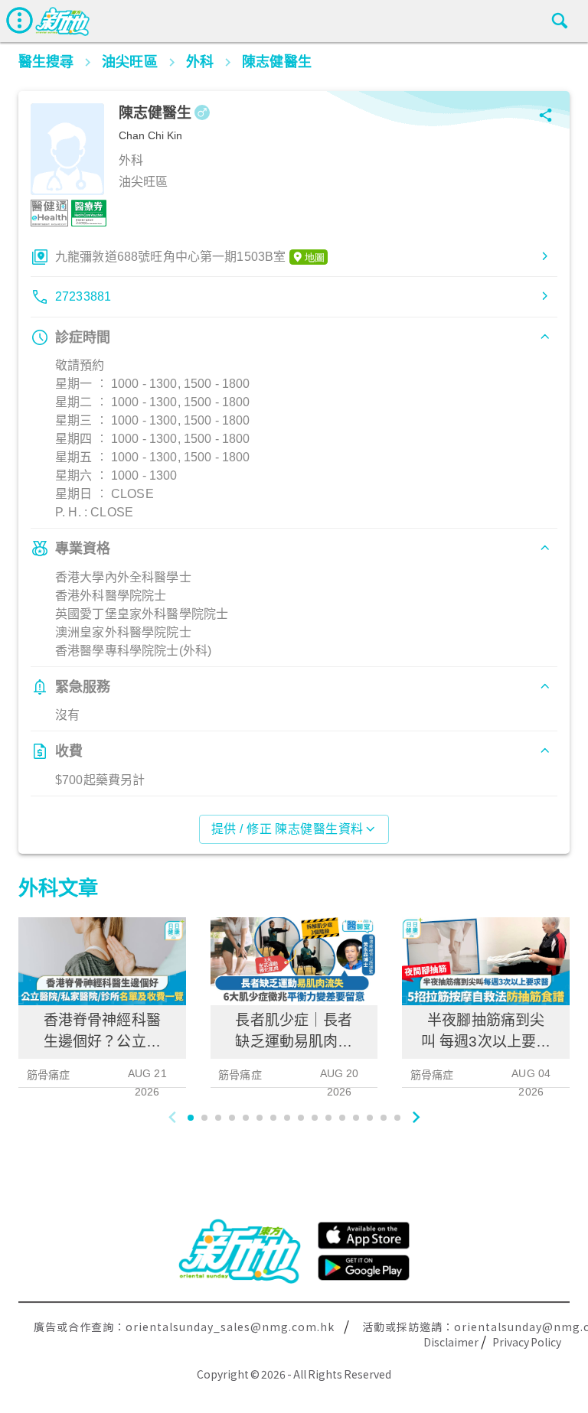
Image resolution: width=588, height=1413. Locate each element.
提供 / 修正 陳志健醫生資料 (287, 828)
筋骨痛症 (48, 1075)
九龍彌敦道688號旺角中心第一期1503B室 (170, 256)
